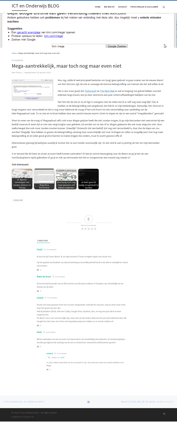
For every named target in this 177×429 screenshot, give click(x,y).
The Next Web (107, 91)
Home (14, 53)
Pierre (19, 73)
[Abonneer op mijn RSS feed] (164, 413)
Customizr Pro (28, 417)
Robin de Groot (44, 276)
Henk (62, 357)
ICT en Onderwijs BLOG (29, 413)
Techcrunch (90, 91)
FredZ (40, 249)
